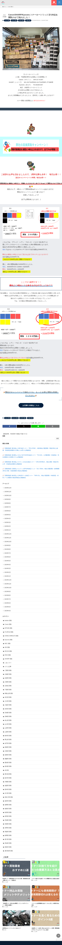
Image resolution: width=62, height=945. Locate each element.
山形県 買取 (8, 728)
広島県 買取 (8, 751)
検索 (4, 436)
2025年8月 (7, 503)
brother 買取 (8, 620)
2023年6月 (7, 603)
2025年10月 (7, 495)
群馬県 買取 (8, 816)
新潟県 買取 (8, 766)
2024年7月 (7, 553)
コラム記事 (8, 666)
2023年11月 (7, 583)
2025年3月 (7, 522)
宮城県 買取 (8, 712)
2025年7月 (7, 507)
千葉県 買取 (28, 20)
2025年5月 (7, 514)
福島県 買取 (8, 808)
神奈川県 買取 (9, 797)
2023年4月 (7, 610)
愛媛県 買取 (8, 758)
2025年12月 (7, 487)
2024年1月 (7, 576)
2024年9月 (7, 545)
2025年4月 (7, 518)
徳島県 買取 (8, 755)
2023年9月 (7, 591)
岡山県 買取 (8, 739)
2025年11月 (7, 491)
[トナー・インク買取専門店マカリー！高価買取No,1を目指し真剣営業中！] (3, 2)
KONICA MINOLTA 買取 (11, 636)
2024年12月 (7, 534)
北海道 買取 (8, 685)
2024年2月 (7, 572)
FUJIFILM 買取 (9, 632)
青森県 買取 (8, 831)
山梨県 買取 (8, 732)
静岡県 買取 (8, 835)
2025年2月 (7, 526)
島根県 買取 (8, 747)
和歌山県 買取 (9, 693)
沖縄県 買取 (8, 781)
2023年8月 (7, 595)
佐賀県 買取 (8, 678)
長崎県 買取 (8, 824)
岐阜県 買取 (8, 735)
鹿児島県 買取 (9, 851)
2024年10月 (7, 541)
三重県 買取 (8, 670)
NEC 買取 (7, 643)
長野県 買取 (8, 828)
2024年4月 (7, 564)
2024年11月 (7, 537)
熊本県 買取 (8, 789)
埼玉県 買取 (8, 697)
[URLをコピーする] (53, 426)
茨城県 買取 (8, 820)
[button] (10, 426)
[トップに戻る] (58, 936)
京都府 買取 (8, 674)
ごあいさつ (8, 662)
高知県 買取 (8, 843)
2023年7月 (7, 599)
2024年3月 (7, 568)
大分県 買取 (8, 701)
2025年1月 (7, 530)
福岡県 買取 (8, 804)
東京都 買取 (8, 774)
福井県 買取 (8, 801)
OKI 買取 (7, 647)
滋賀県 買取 (8, 785)
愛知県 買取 (9, 762)
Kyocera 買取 (14, 20)
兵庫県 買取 (8, 682)
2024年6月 (7, 557)
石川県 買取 (8, 793)
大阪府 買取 (8, 705)
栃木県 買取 (8, 778)
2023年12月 (7, 580)
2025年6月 (7, 511)
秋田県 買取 (8, 812)
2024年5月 (7, 560)
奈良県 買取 (8, 708)
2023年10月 (7, 587)
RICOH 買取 (8, 651)
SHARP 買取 (21, 20)
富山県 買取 (8, 720)
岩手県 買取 (8, 743)
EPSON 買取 (8, 628)
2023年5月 (7, 607)
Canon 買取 (7, 20)
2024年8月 (7, 549)
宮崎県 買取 (8, 716)
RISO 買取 (8, 655)
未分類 (7, 770)
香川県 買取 (8, 839)
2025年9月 (7, 499)
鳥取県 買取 (8, 847)
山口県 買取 (8, 724)
